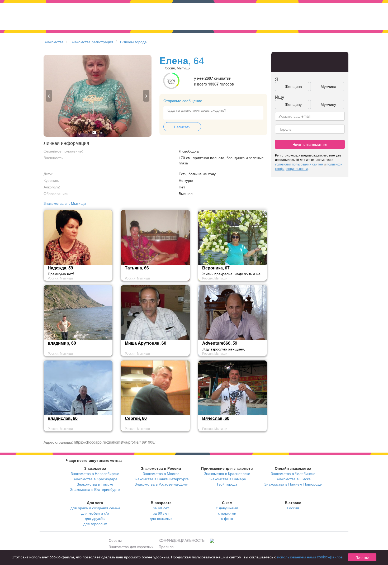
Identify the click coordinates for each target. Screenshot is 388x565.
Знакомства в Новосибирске (95, 473)
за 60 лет (161, 513)
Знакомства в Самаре (227, 478)
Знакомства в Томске (95, 484)
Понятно (362, 557)
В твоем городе (133, 41)
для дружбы (95, 518)
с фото (227, 518)
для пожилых (161, 518)
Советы (115, 540)
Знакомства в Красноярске (227, 473)
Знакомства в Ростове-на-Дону (161, 484)
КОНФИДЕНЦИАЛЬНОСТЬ (182, 540)
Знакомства (54, 41)
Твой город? (227, 484)
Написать (182, 126)
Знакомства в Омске (293, 478)
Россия (293, 507)
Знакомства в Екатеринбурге (95, 489)
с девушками (227, 507)
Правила (166, 546)
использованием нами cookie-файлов (310, 556)
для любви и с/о (95, 513)
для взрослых (95, 523)
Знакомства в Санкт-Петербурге (161, 478)
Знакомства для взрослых (131, 546)
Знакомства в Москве (161, 473)
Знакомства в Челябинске (293, 473)
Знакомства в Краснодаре (95, 478)
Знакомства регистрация (91, 41)
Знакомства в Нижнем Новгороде (293, 484)
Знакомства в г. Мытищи (65, 203)
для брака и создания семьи (95, 507)
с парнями (227, 513)
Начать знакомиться (309, 144)
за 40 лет (161, 507)
